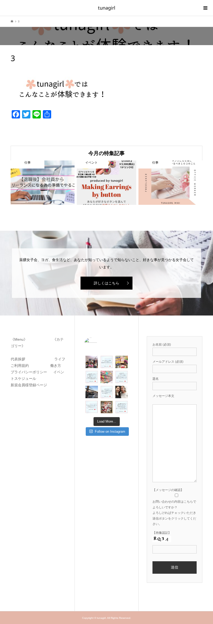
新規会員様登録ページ (31, 385)
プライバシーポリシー (30, 372)
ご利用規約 (21, 365)
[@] (98, 344)
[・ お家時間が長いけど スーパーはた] (107, 377)
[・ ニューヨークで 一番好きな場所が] (91, 392)
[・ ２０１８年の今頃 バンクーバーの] (121, 392)
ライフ (59, 359)
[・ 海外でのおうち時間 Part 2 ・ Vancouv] (121, 362)
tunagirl (106, 8)
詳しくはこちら (106, 283)
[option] (43, 182)
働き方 (54, 365)
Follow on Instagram (110, 431)
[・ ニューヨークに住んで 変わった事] (107, 407)
